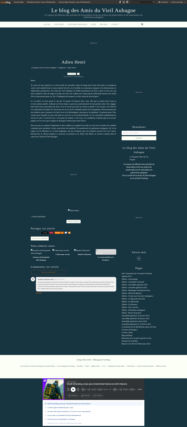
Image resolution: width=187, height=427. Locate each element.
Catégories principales (77, 24)
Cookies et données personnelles (145, 366)
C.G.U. (104, 366)
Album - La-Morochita (130, 302)
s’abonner (74, 395)
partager (87, 395)
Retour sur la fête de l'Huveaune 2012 (136, 344)
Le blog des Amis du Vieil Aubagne (93, 10)
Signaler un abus (95, 366)
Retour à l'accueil (73, 221)
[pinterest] (127, 2)
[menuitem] (47, 24)
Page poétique (127, 335)
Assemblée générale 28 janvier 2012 (136, 318)
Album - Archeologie (130, 279)
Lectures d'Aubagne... (130, 330)
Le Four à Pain (127, 332)
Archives (103, 24)
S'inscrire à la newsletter (40, 238)
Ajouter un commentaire (49, 272)
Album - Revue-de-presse (131, 313)
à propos (99, 395)
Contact (115, 24)
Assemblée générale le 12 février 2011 (136, 324)
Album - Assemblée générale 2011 (135, 285)
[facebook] (120, 2)
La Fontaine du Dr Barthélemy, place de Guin (139, 327)
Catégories (59, 24)
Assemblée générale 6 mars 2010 (134, 321)
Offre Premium (131, 366)
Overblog (106, 360)
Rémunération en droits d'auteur (116, 366)
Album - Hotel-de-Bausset (132, 293)
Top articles (80, 366)
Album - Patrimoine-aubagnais (133, 310)
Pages (93, 24)
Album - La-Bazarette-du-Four (133, 299)
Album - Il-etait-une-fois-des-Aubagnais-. (138, 296)
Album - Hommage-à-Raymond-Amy (136, 290)
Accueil (47, 24)
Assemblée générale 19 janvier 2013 (136, 316)
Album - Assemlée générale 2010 (134, 288)
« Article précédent (38, 217)
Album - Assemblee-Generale (133, 282)
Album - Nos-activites (130, 307)
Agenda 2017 (127, 276)
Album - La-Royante (129, 304)
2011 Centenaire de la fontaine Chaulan (137, 273)
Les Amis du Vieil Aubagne (145, 175)
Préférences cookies (161, 366)
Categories (62, 68)
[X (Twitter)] (123, 2)
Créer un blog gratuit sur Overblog (66, 366)
